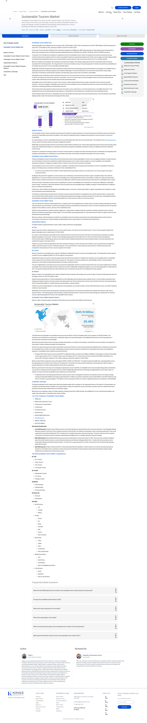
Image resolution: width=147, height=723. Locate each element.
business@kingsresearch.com (82, 702)
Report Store (117, 12)
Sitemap (38, 711)
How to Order (59, 696)
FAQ (5, 75)
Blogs (37, 702)
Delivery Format (60, 698)
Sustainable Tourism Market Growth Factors (17, 56)
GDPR (57, 709)
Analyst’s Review (9, 52)
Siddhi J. (59, 30)
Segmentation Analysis (10, 63)
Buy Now (132, 44)
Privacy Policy (59, 707)
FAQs (57, 702)
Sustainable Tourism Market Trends (14, 59)
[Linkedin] (106, 705)
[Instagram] (106, 701)
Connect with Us (123, 7)
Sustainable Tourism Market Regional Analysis (15, 67)
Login (136, 7)
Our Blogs (137, 12)
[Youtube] (106, 714)
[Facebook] (106, 697)
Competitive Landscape (11, 71)
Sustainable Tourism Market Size (13, 47)
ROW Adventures (39, 418)
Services (108, 12)
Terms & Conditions (61, 700)
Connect (38, 709)
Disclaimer (59, 711)
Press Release (127, 12)
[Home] (13, 7)
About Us (101, 12)
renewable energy (111, 140)
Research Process (41, 707)
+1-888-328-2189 (78, 704)
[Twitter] (106, 709)
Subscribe (124, 707)
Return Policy (59, 704)
